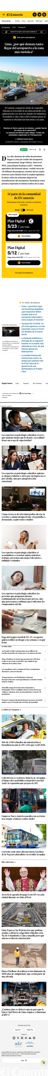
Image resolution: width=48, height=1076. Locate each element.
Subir (22, 1060)
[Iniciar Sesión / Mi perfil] (44, 15)
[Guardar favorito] (40, 149)
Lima (17, 383)
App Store (18, 1030)
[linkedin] (30, 1038)
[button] (10, 331)
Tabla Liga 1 (39, 21)
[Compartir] (44, 149)
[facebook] (14, 1038)
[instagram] (22, 1038)
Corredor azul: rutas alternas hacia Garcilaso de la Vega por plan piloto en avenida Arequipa (23, 853)
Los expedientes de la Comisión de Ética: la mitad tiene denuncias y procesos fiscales (21, 670)
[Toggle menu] (4, 15)
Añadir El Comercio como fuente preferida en (23, 32)
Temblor (17, 21)
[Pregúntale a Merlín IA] (43, 1062)
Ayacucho (30, 21)
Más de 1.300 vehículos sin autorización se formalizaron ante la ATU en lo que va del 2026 (23, 743)
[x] (18, 1038)
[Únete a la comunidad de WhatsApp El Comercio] (24, 149)
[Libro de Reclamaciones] (30, 1044)
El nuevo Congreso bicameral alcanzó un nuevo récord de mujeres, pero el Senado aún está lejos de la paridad (22, 701)
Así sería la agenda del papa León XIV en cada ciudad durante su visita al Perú (23, 895)
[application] (10, 332)
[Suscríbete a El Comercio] (39, 15)
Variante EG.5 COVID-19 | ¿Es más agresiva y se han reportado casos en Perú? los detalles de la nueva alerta (33, 328)
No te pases (37, 383)
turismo (26, 383)
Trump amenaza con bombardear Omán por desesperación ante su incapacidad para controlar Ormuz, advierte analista (22, 679)
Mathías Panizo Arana (25, 139)
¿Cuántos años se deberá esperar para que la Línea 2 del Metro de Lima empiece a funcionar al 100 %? (24, 1012)
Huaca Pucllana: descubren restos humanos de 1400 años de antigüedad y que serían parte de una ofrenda (24, 974)
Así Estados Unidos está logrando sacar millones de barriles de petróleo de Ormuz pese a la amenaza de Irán (21, 652)
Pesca (24, 21)
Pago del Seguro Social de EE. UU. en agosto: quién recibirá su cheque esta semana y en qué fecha (23, 640)
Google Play (30, 1030)
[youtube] (26, 1038)
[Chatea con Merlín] (35, 15)
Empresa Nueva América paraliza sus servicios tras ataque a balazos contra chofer (23, 817)
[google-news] (34, 1038)
